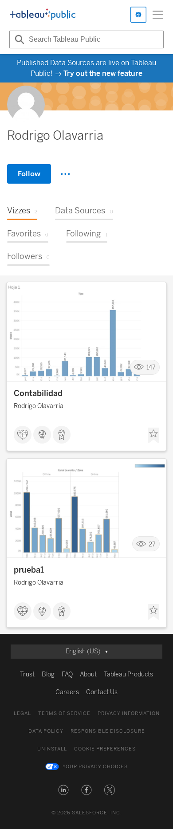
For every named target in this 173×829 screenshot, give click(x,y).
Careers (67, 692)
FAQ (67, 674)
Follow (29, 173)
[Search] (18, 39)
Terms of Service (64, 713)
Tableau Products (128, 674)
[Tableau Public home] (42, 14)
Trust (27, 674)
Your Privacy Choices (95, 767)
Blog (48, 674)
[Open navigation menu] (158, 14)
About (88, 674)
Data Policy (45, 731)
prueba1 (29, 570)
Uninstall (52, 749)
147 (151, 367)
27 (152, 544)
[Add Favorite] (153, 436)
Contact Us (102, 692)
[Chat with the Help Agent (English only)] (138, 15)
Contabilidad (38, 393)
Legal (22, 713)
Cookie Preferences (105, 749)
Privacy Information (129, 713)
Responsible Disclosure (108, 731)
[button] (63, 790)
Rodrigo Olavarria (38, 406)
